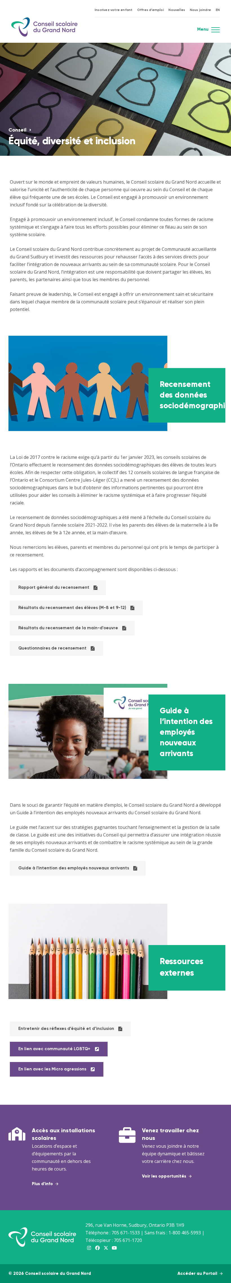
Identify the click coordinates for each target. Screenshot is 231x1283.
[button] (215, 31)
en (218, 10)
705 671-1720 (128, 1240)
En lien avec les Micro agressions (52, 1069)
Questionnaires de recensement (52, 648)
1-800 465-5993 (184, 1233)
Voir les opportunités (164, 1176)
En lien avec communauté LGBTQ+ (54, 1049)
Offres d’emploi (150, 10)
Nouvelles (176, 10)
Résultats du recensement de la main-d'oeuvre (68, 628)
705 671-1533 (126, 1233)
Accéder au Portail (197, 1273)
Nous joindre (200, 10)
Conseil (18, 130)
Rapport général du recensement (53, 587)
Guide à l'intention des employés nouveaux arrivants (73, 868)
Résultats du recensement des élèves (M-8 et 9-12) (72, 608)
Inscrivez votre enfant (113, 10)
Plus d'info (43, 1184)
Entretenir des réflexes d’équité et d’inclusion (66, 1029)
